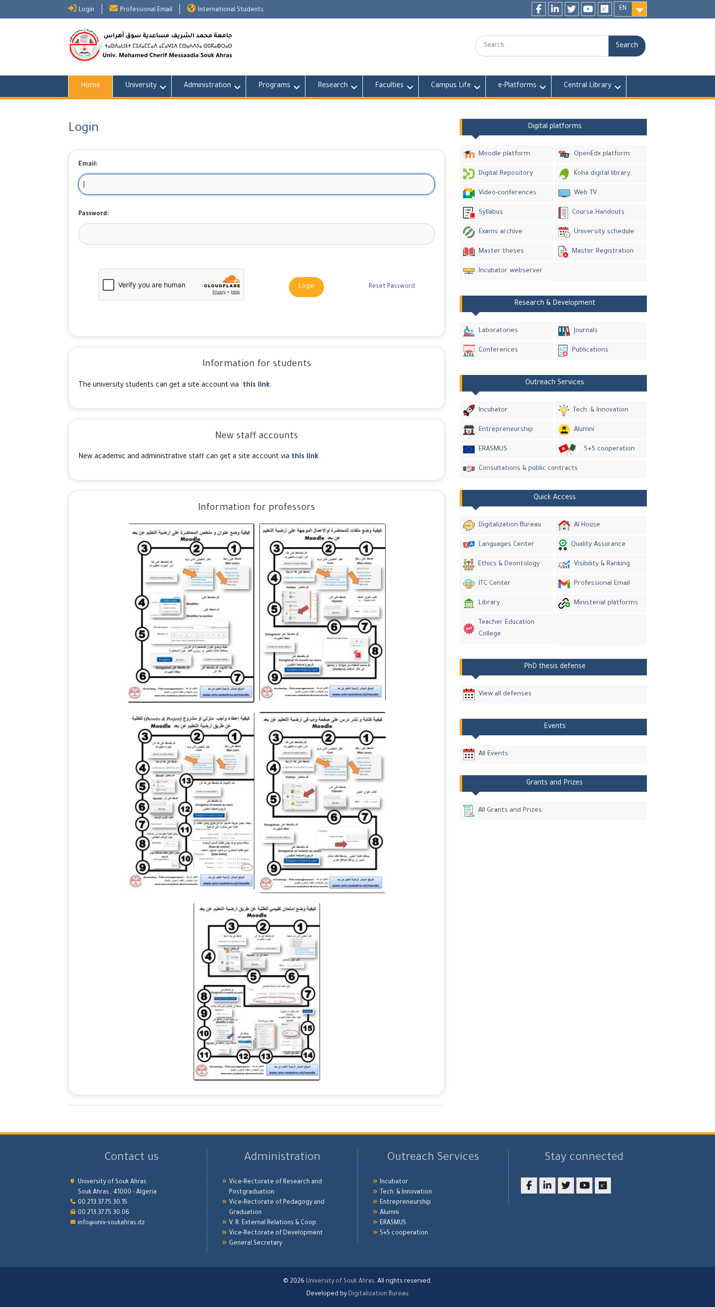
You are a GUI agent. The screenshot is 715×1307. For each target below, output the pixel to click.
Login (86, 10)
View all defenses (505, 694)
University (141, 86)
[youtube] (588, 9)
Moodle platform (504, 154)
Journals (586, 331)
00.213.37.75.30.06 (103, 1213)
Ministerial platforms (606, 603)
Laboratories (498, 331)
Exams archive (500, 232)
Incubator (493, 410)
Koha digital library (602, 173)
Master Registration (603, 251)
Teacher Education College (507, 628)
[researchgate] (605, 9)
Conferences (498, 350)
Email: (88, 164)
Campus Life (451, 86)
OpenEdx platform (602, 154)
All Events (493, 754)
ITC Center (495, 583)
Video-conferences (507, 193)
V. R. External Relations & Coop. (273, 1223)
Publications (590, 350)
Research (333, 86)
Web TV (585, 193)
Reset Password (392, 286)
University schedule (604, 232)
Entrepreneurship (506, 429)
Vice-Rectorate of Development (276, 1233)
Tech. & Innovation (600, 410)
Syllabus (491, 212)
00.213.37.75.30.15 (102, 1202)
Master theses (501, 251)
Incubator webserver (511, 271)
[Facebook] (539, 9)
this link (256, 386)
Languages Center (507, 544)
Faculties (389, 86)
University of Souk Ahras (340, 1281)
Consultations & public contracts (528, 468)
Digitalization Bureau (510, 525)
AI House (587, 525)
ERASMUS (493, 449)
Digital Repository (506, 173)
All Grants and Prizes (510, 810)
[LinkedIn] (555, 9)
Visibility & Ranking (602, 564)
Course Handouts (598, 212)
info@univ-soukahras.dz (111, 1223)
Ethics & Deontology (509, 564)
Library (489, 603)
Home (90, 86)
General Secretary (255, 1243)
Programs (274, 86)
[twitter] (572, 9)
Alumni (584, 429)
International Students (231, 10)
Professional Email (146, 10)
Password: (93, 214)
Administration (207, 86)
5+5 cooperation (609, 449)
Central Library (587, 86)
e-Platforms (517, 86)
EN (622, 8)
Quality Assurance (598, 544)
